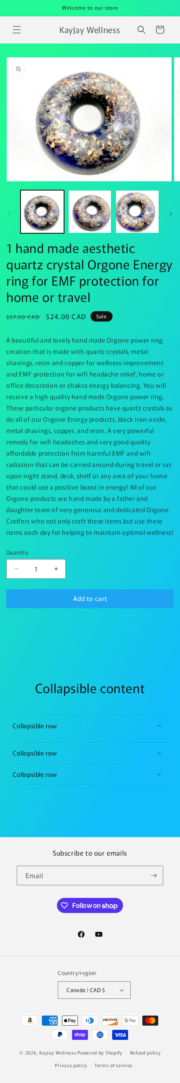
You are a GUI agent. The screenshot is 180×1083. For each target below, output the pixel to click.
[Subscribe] (153, 875)
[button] (17, 30)
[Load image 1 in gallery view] (42, 212)
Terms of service (114, 1065)
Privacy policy (71, 1065)
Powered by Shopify (99, 1052)
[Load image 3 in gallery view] (137, 212)
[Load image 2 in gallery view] (90, 212)
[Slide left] (9, 213)
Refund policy (145, 1052)
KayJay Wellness (58, 1052)
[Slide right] (171, 213)
